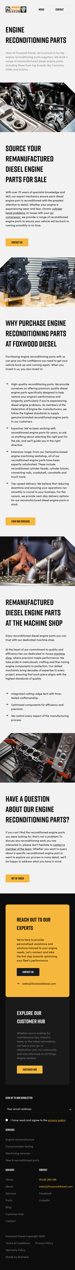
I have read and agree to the (38, 1120)
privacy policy (57, 1120)
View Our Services (20, 521)
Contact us (28, 972)
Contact (59, 9)
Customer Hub (30, 1069)
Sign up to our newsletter (20, 1098)
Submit (70, 1110)
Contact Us (16, 242)
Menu (41, 9)
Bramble (23, 1257)
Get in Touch (17, 878)
